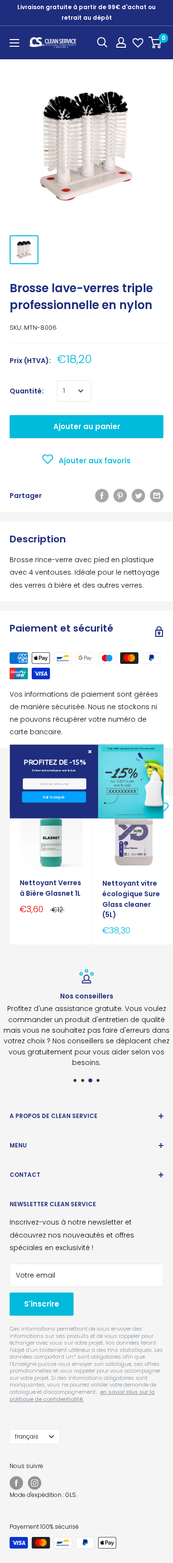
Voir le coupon (54, 797)
